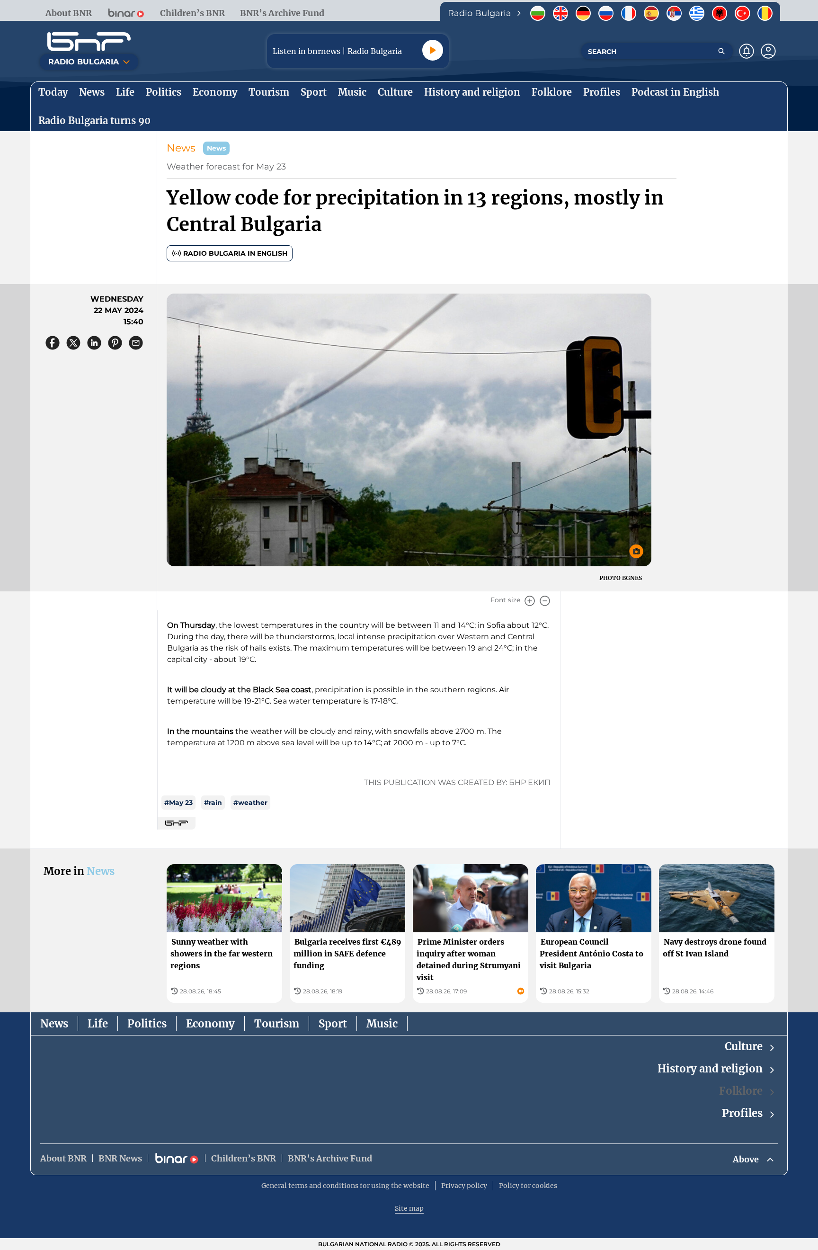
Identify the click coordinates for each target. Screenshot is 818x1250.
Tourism (276, 1023)
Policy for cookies (528, 1185)
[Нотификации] (746, 51)
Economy (210, 1023)
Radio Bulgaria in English (235, 253)
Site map (409, 1208)
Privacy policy (464, 1185)
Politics (147, 1023)
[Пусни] (432, 50)
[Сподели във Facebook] (52, 342)
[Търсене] (721, 51)
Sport (333, 1023)
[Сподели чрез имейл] (135, 342)
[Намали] (545, 601)
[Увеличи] (529, 601)
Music (382, 1023)
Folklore (741, 1091)
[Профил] (768, 51)
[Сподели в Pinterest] (115, 342)
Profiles (742, 1113)
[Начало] (89, 41)
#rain (213, 802)
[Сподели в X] (73, 342)
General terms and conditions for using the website (345, 1185)
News (181, 148)
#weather (250, 802)
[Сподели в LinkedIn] (94, 342)
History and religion (710, 1068)
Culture (744, 1046)
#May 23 (178, 802)
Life (98, 1023)
